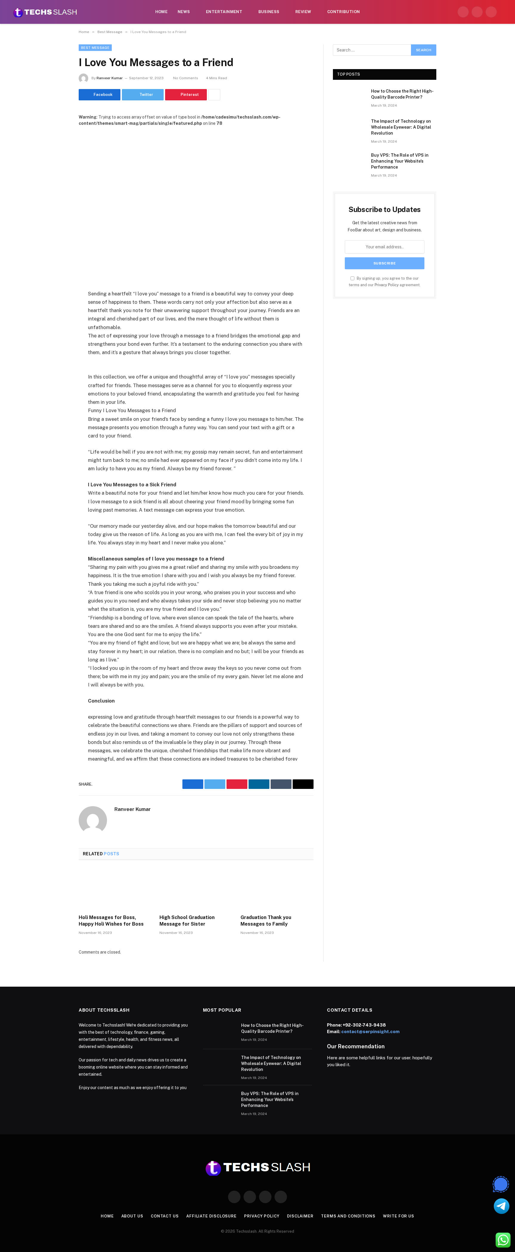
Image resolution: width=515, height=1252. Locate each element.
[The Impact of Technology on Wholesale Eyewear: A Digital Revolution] (349, 129)
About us (132, 1216)
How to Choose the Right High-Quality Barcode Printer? (402, 94)
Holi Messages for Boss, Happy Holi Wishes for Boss (111, 921)
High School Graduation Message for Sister (187, 921)
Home (161, 12)
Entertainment (224, 12)
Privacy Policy (387, 285)
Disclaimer (300, 1216)
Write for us (398, 1216)
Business (269, 12)
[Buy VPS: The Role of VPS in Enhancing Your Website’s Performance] (349, 163)
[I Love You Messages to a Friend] (196, 203)
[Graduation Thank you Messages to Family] (277, 889)
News (184, 12)
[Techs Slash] (45, 12)
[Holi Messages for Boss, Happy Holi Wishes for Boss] (115, 889)
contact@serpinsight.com (370, 1031)
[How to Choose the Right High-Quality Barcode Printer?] (349, 99)
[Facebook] (58, 309)
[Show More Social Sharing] (214, 94)
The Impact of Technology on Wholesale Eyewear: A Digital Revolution (401, 127)
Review (303, 12)
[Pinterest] (58, 355)
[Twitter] (58, 324)
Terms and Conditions (348, 1216)
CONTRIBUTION (343, 12)
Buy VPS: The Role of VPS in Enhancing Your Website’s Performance (400, 161)
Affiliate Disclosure (211, 1216)
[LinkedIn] (58, 339)
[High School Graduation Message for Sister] (195, 889)
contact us (165, 1216)
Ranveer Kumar (110, 78)
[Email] (58, 370)
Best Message (95, 47)
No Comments (185, 78)
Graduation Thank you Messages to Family (266, 921)
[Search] (503, 12)
